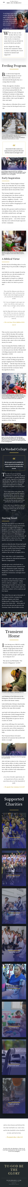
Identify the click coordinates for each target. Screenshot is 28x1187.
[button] (14, 620)
